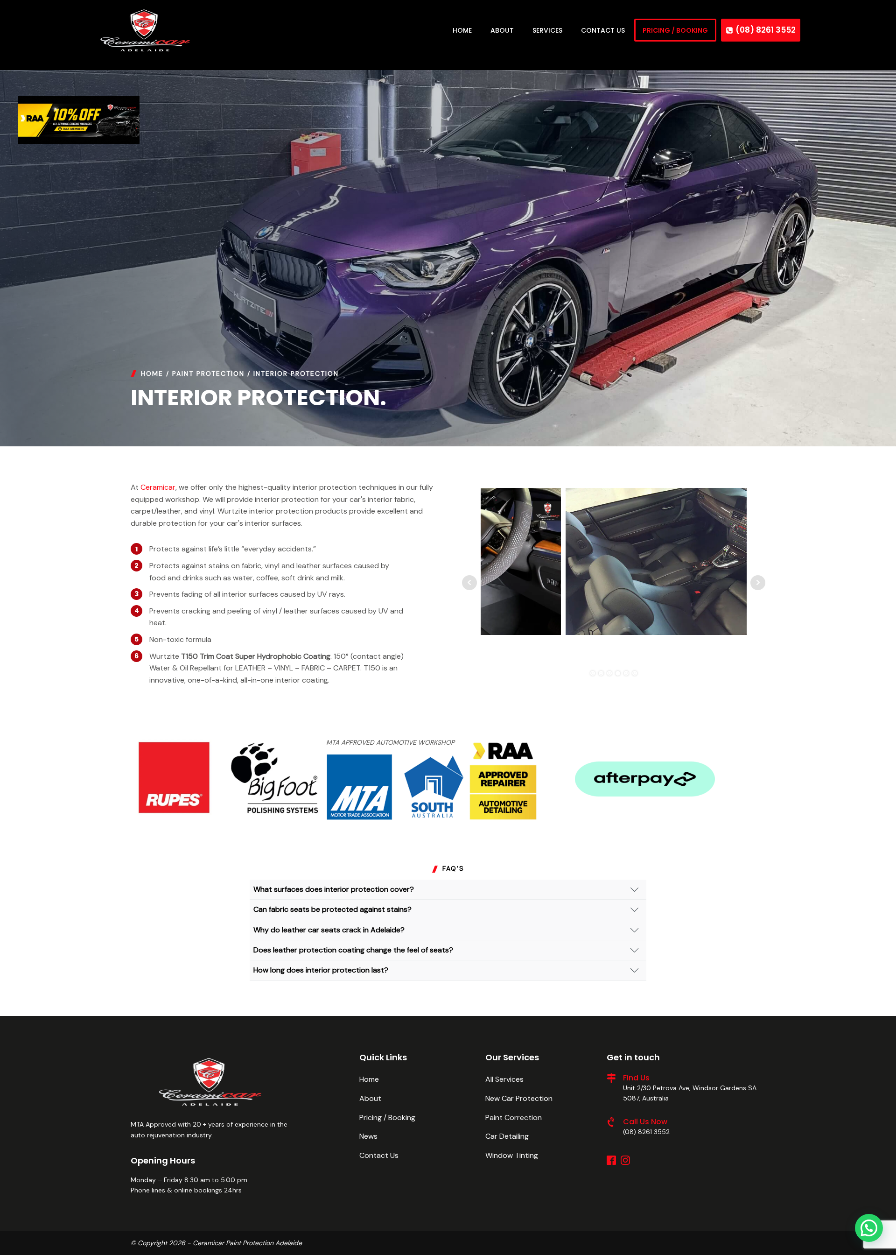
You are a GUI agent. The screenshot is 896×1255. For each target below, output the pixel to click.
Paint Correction (513, 1117)
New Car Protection (519, 1098)
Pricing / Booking (387, 1117)
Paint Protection (208, 374)
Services (547, 30)
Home (152, 374)
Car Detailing (507, 1136)
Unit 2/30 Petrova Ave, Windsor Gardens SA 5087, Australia (689, 1093)
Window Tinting (511, 1155)
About (370, 1098)
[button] (869, 1228)
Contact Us (379, 1155)
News (368, 1136)
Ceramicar (157, 487)
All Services (504, 1079)
